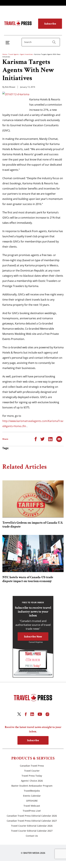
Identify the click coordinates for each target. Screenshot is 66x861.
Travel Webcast (32, 805)
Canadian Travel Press (32, 765)
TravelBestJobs (32, 790)
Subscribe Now (33, 636)
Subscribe (50, 23)
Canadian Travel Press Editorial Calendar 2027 (32, 820)
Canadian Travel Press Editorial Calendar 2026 (32, 815)
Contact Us (32, 835)
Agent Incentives (26, 54)
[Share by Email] (59, 439)
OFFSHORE (32, 800)
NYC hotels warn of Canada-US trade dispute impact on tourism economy (27, 579)
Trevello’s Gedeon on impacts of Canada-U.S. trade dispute (32, 524)
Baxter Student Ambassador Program (31, 785)
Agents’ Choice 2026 (32, 780)
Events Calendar (32, 795)
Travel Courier (32, 770)
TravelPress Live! (32, 810)
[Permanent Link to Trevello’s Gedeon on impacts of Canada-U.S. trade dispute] (33, 499)
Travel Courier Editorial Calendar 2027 (32, 830)
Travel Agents (13, 54)
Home (4, 54)
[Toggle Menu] (8, 42)
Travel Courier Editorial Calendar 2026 (32, 825)
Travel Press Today (32, 775)
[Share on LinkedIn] (50, 439)
